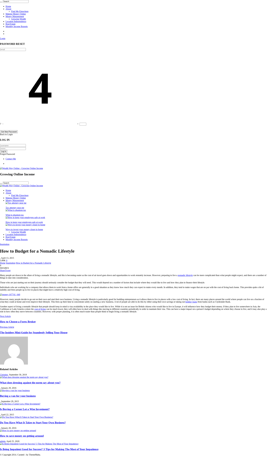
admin (2, 441)
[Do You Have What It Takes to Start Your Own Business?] (26, 417)
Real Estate (10, 24)
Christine (4, 374)
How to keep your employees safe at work (24, 222)
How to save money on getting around (22, 435)
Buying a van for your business (18, 395)
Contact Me (11, 159)
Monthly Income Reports (17, 26)
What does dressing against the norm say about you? (30, 382)
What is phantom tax (15, 215)
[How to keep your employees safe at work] (25, 217)
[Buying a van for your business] (15, 390)
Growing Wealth (18, 19)
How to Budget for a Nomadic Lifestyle (33, 263)
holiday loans (191, 302)
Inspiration (4, 244)
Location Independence (16, 21)
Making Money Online (16, 14)
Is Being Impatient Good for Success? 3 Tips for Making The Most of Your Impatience (49, 449)
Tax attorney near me (15, 207)
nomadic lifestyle (185, 275)
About (8, 9)
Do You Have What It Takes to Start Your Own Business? (33, 422)
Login (2, 38)
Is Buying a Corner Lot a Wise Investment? (25, 409)
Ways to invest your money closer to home (24, 229)
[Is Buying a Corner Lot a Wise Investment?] (20, 404)
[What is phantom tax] (16, 210)
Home (8, 6)
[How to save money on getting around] (18, 430)
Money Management (15, 16)
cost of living (40, 309)
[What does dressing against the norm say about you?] (24, 377)
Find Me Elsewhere (19, 11)
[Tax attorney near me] (16, 203)
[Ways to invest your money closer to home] (25, 225)
